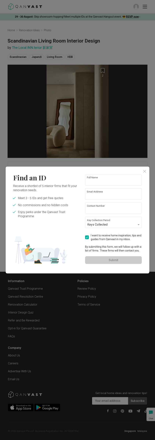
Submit (113, 260)
